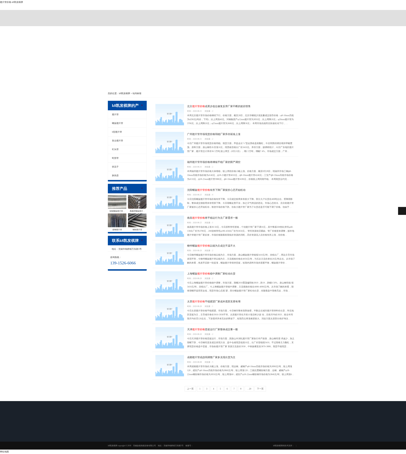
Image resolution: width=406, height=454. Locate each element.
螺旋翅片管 (117, 123)
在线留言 (228, 440)
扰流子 (115, 167)
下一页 (260, 389)
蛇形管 (115, 158)
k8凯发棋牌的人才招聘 (257, 14)
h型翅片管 (117, 132)
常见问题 (161, 443)
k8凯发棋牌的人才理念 (208, 442)
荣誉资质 (116, 448)
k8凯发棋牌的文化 (120, 444)
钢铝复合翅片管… (187, 447)
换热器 (115, 175)
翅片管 (115, 114)
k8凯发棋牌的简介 (120, 440)
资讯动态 (203, 14)
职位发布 (206, 448)
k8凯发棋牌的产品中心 (175, 14)
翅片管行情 (162, 447)
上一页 (190, 389)
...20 (249, 389)
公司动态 (161, 435)
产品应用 (230, 14)
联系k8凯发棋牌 (284, 14)
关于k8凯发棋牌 (148, 14)
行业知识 (161, 439)
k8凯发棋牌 (121, 14)
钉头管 (115, 149)
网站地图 (4, 452)
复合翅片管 (117, 140)
